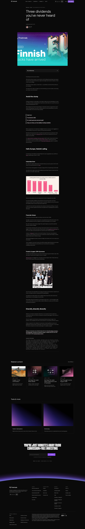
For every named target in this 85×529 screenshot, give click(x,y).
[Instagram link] (66, 515)
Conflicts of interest (24, 515)
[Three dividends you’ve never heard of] (26, 418)
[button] (28, 1)
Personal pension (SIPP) (35, 492)
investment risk (39, 134)
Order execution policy (13, 524)
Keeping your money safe (25, 520)
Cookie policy (11, 520)
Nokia (27, 155)
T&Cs (10, 515)
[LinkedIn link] (62, 515)
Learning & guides (57, 490)
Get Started (71, 1)
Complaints (45, 490)
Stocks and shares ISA (35, 488)
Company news (68, 492)
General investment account (36, 495)
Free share (33, 499)
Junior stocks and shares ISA (36, 490)
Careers (67, 490)
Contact (44, 488)
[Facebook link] (63, 515)
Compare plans (34, 497)
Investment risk (45, 495)
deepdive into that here (53, 229)
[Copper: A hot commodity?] (18, 377)
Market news (56, 492)
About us (67, 488)
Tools (55, 495)
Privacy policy (11, 517)
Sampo (31, 233)
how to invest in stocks (43, 139)
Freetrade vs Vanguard (57, 508)
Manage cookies (12, 522)
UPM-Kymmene (28, 257)
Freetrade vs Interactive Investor (58, 503)
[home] (14, 1)
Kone (39, 165)
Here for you (45, 492)
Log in (66, 1)
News (31, 7)
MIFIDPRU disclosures (24, 522)
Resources (27, 7)
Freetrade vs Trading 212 (58, 497)
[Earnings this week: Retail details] (34, 377)
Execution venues (23, 517)
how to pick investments (45, 140)
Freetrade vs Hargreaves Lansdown (58, 500)
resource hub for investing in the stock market (35, 138)
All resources (56, 488)
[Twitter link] (64, 515)
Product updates (68, 495)
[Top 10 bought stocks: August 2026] (66, 377)
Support (46, 1)
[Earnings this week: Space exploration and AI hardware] (50, 377)
